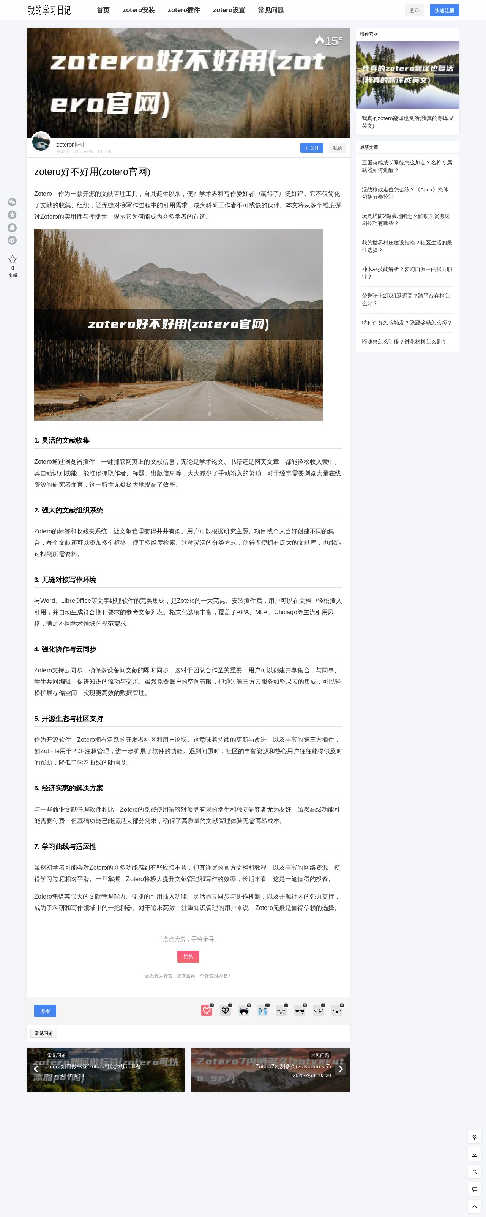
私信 (337, 148)
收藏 (12, 271)
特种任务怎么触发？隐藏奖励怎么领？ (407, 323)
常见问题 (44, 1033)
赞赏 (188, 956)
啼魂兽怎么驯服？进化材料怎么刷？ (404, 342)
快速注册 (444, 10)
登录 (415, 10)
